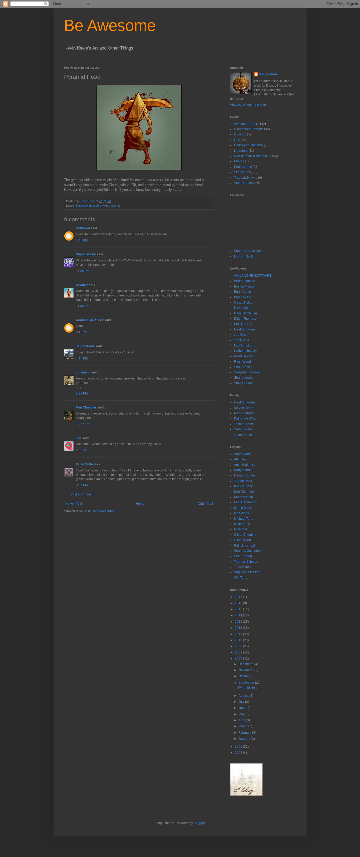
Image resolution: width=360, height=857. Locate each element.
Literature (241, 151)
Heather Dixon (244, 329)
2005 (239, 752)
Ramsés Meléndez (90, 320)
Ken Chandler (86, 407)
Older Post (205, 503)
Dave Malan (242, 308)
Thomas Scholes (246, 561)
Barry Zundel (243, 470)
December (246, 664)
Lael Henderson (245, 502)
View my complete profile (248, 105)
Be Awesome (110, 25)
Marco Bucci (243, 508)
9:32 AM (81, 450)
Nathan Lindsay (245, 351)
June (242, 708)
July (242, 702)
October (245, 676)
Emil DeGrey (243, 324)
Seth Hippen (243, 556)
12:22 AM (82, 424)
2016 (239, 603)
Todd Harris (242, 567)
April (242, 720)
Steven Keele (86, 254)
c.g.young (83, 372)
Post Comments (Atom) (100, 511)
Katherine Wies (245, 418)
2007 (239, 658)
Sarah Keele (243, 429)
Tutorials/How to (245, 177)
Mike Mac (241, 529)
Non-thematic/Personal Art (252, 156)
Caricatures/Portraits (248, 129)
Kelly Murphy (243, 486)
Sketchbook (242, 172)
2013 (239, 622)
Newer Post (73, 503)
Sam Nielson (243, 367)
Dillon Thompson (246, 318)
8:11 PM (81, 332)
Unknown (83, 228)
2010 (239, 640)
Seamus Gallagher (247, 551)
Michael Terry (243, 518)
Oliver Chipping (245, 535)
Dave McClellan (245, 313)
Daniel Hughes (245, 475)
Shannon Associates (248, 251)
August (244, 696)
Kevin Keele (268, 74)
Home (140, 503)
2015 (239, 609)
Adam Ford (242, 454)
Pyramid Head (248, 688)
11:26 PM (82, 271)
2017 (239, 597)
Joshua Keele (244, 424)
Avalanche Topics (246, 124)
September (247, 682)
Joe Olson (241, 335)
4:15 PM (82, 358)
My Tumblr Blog (245, 256)
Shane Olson (243, 383)
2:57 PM (82, 485)
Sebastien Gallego (247, 372)
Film (237, 140)
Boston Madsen (245, 286)
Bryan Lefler (242, 297)
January (245, 739)
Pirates (239, 161)
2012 (239, 628)
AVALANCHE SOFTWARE (252, 275)
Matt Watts (241, 513)
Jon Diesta (241, 340)
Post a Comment (82, 494)
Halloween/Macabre (88, 205)
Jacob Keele (85, 346)
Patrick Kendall (245, 545)
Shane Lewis (243, 377)
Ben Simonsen (244, 281)
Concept (240, 134)
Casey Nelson (244, 302)
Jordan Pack (243, 481)
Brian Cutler (85, 464)
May (242, 714)
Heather (82, 285)
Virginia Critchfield (247, 572)
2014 (239, 615)
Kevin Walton (243, 497)
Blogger (199, 823)
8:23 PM (82, 393)
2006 (239, 746)
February (245, 732)
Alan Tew (240, 459)
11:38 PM (82, 306)
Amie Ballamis (244, 465)
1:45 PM (82, 240)
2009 (239, 646)
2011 (239, 634)
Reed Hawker (244, 356)
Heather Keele (244, 402)
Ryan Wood (242, 361)
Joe (78, 438)
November (246, 670)
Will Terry (240, 578)
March (243, 726)
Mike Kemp (242, 524)
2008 (239, 652)
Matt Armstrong (244, 345)
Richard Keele (244, 413)
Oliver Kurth (242, 540)
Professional (243, 167)
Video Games (111, 205)
